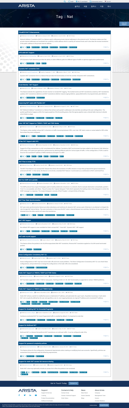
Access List (36, 372)
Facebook (19, 395)
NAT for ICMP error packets (28, 180)
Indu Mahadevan (31, 145)
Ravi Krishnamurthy (31, 56)
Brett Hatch (29, 365)
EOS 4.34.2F (73, 47)
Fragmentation (31, 319)
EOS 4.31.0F (54, 47)
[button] (65, 1)
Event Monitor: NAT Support (28, 85)
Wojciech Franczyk (31, 183)
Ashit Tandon (30, 292)
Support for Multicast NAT (27, 325)
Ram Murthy (29, 276)
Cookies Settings (93, 405)
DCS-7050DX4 (25, 303)
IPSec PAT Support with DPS (28, 141)
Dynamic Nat (45, 79)
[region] (64, 405)
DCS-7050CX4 (53, 301)
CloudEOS (44, 47)
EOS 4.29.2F (59, 283)
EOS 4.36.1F (46, 303)
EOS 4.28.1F (37, 174)
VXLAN (29, 249)
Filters (43, 372)
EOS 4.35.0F (43, 301)
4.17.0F (41, 215)
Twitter (25, 395)
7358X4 (35, 301)
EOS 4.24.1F (64, 372)
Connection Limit (66, 79)
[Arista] (26, 5)
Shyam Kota (29, 165)
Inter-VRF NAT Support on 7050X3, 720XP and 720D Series (39, 123)
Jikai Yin (29, 203)
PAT (62, 156)
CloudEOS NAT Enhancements (29, 32)
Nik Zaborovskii (30, 328)
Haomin (28, 258)
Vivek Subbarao (30, 35)
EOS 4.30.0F (30, 63)
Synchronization (50, 215)
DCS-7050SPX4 (75, 301)
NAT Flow (45, 174)
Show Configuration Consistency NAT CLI (33, 254)
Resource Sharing (53, 372)
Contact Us (73, 383)
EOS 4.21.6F (30, 283)
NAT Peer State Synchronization (30, 200)
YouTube (36, 395)
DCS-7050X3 (40, 117)
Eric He (28, 88)
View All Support (124, 24)
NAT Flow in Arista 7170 (27, 161)
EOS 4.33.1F (69, 136)
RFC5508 (54, 194)
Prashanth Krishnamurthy (33, 240)
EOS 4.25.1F (39, 336)
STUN (44, 63)
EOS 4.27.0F (36, 231)
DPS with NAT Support (26, 52)
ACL (23, 372)
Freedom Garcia (30, 126)
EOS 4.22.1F (36, 79)
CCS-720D (59, 117)
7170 (28, 174)
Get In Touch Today (59, 383)
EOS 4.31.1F (64, 47)
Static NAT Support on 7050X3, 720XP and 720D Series (37, 273)
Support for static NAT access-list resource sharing (36, 361)
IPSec (34, 156)
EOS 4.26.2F (30, 117)
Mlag (23, 215)
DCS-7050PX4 (36, 303)
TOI (28, 47)
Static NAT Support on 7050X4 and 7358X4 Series (36, 289)
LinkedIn (30, 395)
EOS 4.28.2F (55, 79)
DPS (38, 63)
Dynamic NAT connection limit (29, 69)
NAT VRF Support (25, 220)
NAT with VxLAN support (27, 236)
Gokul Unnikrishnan (31, 346)
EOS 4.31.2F (38, 249)
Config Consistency (41, 267)
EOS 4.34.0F (79, 136)
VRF (23, 136)
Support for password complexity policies (33, 343)
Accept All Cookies (104, 405)
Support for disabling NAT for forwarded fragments (36, 309)
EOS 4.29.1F (36, 47)
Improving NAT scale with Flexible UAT (32, 103)
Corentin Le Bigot (31, 312)
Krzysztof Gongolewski (32, 72)
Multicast (29, 336)
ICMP (47, 194)
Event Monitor (30, 97)
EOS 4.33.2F (77, 79)
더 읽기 (105, 47)
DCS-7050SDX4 (64, 301)
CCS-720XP (50, 117)
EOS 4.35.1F (70, 215)
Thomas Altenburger (31, 106)
